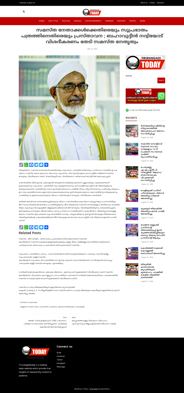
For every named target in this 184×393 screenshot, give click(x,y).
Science (77, 21)
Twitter (60, 360)
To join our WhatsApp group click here (144, 110)
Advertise (160, 3)
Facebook (61, 356)
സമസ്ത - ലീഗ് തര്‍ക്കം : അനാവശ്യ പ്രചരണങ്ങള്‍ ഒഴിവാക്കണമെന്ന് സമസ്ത (53, 239)
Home (42, 21)
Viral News (94, 389)
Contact (152, 3)
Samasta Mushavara (66, 307)
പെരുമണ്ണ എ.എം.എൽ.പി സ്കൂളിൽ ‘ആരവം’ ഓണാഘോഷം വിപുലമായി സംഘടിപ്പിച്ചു (151, 174)
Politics (66, 21)
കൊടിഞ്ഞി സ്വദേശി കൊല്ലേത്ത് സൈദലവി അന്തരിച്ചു (153, 251)
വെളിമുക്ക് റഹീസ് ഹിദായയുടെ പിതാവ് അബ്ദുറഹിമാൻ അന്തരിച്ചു (152, 194)
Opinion (109, 21)
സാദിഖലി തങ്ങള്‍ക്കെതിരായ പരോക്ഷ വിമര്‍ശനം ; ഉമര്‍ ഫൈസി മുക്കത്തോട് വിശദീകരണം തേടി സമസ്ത (66, 272)
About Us (144, 3)
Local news (32, 302)
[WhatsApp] (26, 165)
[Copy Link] (21, 165)
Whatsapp (61, 367)
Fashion (121, 21)
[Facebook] (31, 165)
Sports (132, 21)
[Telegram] (36, 165)
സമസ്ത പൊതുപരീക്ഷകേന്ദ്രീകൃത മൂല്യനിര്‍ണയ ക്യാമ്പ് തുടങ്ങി (47, 287)
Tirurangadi (80, 307)
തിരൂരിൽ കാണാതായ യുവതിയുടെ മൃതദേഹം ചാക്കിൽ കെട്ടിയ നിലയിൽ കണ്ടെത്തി (152, 271)
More (142, 21)
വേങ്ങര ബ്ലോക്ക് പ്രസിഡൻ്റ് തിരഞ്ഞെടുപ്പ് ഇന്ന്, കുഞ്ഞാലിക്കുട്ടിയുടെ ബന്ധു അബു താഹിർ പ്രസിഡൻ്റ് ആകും (153, 231)
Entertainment (93, 21)
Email (59, 353)
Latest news (33, 307)
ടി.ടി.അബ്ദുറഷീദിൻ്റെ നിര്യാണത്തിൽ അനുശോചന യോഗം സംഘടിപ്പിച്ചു (153, 130)
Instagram (61, 363)
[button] (149, 12)
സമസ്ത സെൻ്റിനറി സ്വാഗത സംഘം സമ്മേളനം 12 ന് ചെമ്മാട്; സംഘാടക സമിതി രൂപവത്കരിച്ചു (151, 150)
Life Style (53, 21)
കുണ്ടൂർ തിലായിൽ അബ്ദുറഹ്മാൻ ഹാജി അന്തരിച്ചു (152, 211)
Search (129, 76)
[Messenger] (41, 165)
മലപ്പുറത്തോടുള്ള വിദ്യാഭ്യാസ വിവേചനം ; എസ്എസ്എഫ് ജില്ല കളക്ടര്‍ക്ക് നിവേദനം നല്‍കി (94, 321)
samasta (53, 307)
